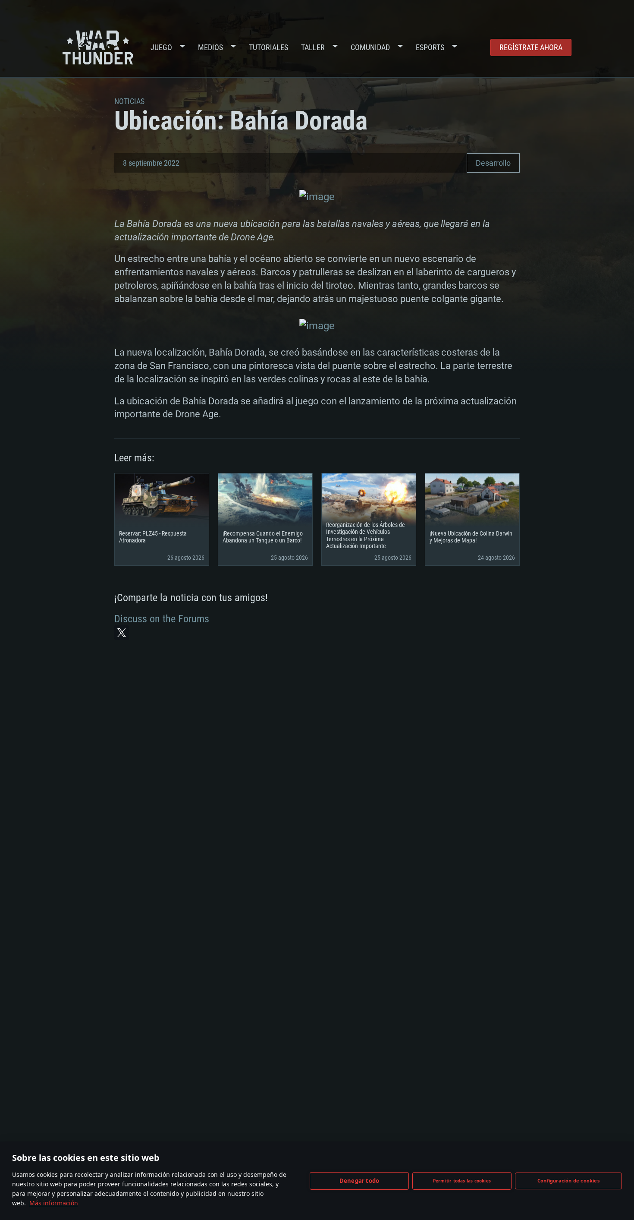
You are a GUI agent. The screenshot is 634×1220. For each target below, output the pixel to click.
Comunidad (370, 47)
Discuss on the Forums (161, 619)
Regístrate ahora (530, 47)
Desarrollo (493, 162)
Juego (161, 47)
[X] (121, 632)
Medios (210, 47)
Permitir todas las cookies (462, 1181)
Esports (430, 47)
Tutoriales (268, 47)
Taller (313, 47)
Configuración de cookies (568, 1180)
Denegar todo (359, 1181)
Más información (53, 1203)
